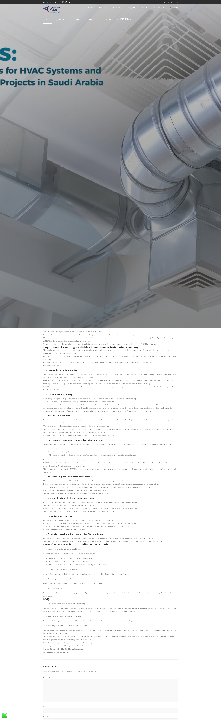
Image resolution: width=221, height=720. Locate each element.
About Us (103, 8)
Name (46, 706)
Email (46, 717)
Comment (48, 677)
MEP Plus (166, 608)
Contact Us (159, 8)
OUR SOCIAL (51, 2)
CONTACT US (172, 2)
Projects (132, 8)
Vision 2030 (132, 611)
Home (90, 8)
